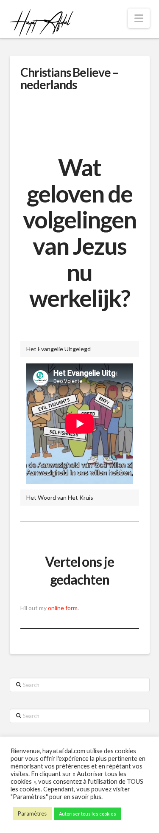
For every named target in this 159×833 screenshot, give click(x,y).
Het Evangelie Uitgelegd (58, 348)
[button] (139, 18)
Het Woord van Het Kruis (59, 497)
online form (63, 607)
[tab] (79, 349)
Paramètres (32, 813)
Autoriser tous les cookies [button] (87, 813)
